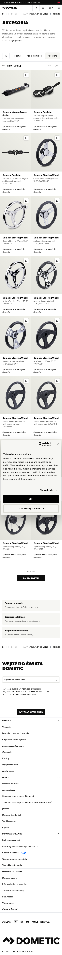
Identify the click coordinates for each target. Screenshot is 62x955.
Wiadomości (17, 903)
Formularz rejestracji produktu (16, 733)
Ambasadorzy (8, 790)
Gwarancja (7, 752)
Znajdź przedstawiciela (13, 746)
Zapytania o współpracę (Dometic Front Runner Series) (27, 802)
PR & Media (16, 896)
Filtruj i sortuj (13, 66)
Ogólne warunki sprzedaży (14, 859)
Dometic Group (18, 878)
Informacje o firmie (12, 872)
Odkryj (5, 777)
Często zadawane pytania (14, 739)
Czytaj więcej (16, 40)
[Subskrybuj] (57, 680)
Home (4, 14)
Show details (46, 490)
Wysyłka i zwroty (10, 764)
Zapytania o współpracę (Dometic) (18, 796)
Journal (5, 808)
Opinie (5, 827)
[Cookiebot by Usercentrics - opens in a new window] (39, 444)
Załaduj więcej (31, 578)
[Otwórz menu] (58, 8)
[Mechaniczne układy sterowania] (6, 56)
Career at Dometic (19, 909)
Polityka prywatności (11, 840)
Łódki (14, 14)
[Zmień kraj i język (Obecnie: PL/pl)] (58, 2)
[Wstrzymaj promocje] (4, 2)
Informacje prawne (12, 834)
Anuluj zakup (8, 771)
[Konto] (42, 8)
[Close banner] (58, 444)
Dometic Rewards (10, 783)
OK (31, 499)
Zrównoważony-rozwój (13, 890)
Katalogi (15, 758)
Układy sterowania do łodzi (34, 14)
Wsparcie (6, 721)
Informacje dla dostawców (14, 884)
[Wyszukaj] (35, 8)
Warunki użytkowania (12, 865)
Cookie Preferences (11, 852)
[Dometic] (10, 8)
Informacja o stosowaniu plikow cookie (20, 846)
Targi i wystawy (9, 821)
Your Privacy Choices (29, 508)
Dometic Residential (20, 815)
